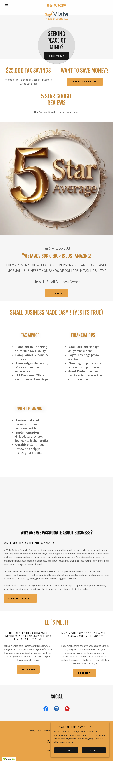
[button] (11, 5)
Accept (94, 750)
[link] (56, 10)
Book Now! (28, 669)
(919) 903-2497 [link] (56, 5)
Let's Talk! (56, 293)
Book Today (56, 56)
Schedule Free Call (20, 598)
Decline (66, 750)
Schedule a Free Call (85, 81)
